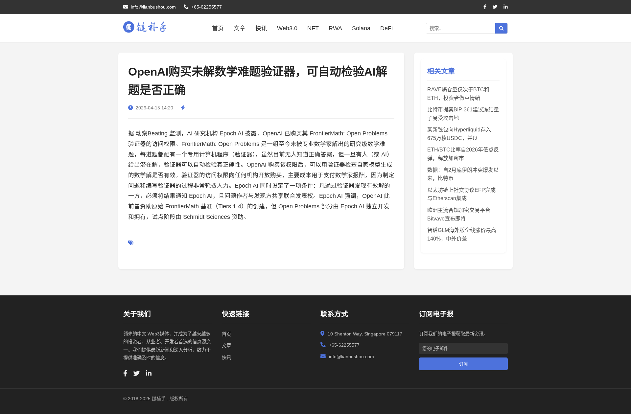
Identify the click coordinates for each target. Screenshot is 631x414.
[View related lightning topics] (183, 107)
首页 (218, 28)
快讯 (261, 28)
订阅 (463, 364)
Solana (361, 28)
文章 (239, 28)
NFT (313, 28)
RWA (335, 28)
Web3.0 (287, 28)
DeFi (386, 28)
